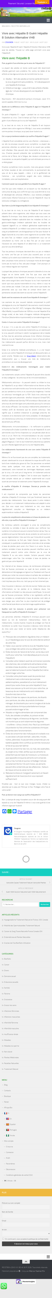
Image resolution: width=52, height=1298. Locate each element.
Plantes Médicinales (11, 1057)
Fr (8, 1113)
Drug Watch (31, 356)
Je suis (4, 1230)
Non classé (8, 1052)
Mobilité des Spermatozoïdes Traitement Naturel (22, 926)
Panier (6, 1102)
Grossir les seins (10, 1005)
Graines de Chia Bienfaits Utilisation (17, 943)
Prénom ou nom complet (11, 1203)
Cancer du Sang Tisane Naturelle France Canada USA (23, 931)
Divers (6, 970)
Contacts (7, 1091)
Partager (25, 811)
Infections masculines (12, 1017)
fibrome (7, 994)
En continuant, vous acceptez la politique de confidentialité (26, 1239)
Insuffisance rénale (11, 1034)
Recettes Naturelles (20, 26)
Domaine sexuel (10, 976)
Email (4, 1221)
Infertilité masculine (11, 1028)
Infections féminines (11, 1011)
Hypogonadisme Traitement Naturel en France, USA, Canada (26, 920)
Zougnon (9, 42)
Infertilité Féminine (11, 1023)
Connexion (10, 1152)
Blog (5, 1085)
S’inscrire (9, 1147)
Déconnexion (10, 1169)
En (11, 1119)
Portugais (13, 1130)
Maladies (6, 26)
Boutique (7, 1096)
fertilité (7, 988)
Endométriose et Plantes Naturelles (17, 937)
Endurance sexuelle (11, 982)
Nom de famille (7, 1212)
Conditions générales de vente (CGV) (19, 1175)
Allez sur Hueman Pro (37, 1271)
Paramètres (10, 1164)
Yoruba (12, 1135)
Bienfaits (7, 959)
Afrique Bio (8, 1108)
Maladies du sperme (11, 1046)
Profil (8, 1158)
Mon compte (8, 1141)
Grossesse (8, 999)
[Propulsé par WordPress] (19, 1271)
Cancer (6, 965)
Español (13, 1124)
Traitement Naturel (11, 1069)
